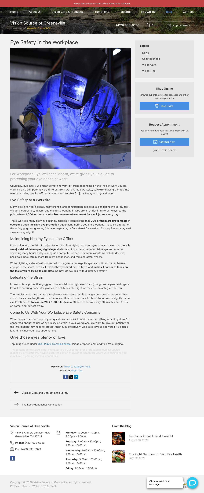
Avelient (51, 486)
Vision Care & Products (67, 11)
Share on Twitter (71, 377)
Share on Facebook (65, 377)
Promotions (101, 11)
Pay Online (148, 11)
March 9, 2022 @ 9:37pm (77, 366)
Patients (125, 11)
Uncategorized (151, 58)
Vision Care (149, 64)
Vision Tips (76, 370)
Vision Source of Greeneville (50, 482)
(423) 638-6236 (128, 25)
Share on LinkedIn (76, 377)
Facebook (12, 458)
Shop (154, 25)
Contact (188, 11)
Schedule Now (167, 141)
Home (14, 11)
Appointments (181, 25)
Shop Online (166, 106)
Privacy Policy (18, 486)
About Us (35, 11)
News (145, 52)
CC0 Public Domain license (54, 343)
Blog (169, 11)
